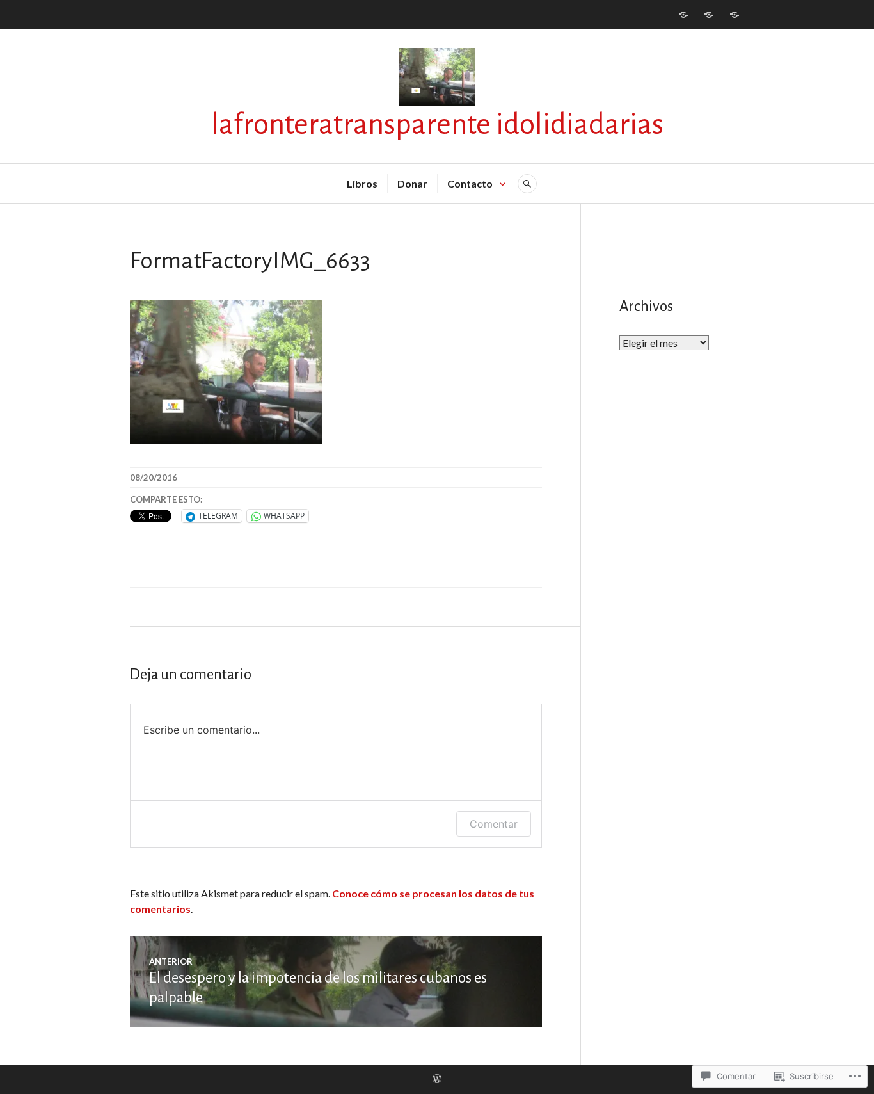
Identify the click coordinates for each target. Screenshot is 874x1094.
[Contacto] (734, 14)
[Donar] (709, 14)
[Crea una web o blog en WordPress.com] (437, 1079)
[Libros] (683, 14)
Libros (362, 183)
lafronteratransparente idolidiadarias (437, 124)
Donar (412, 183)
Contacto (470, 183)
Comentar (494, 823)
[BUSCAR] (527, 183)
